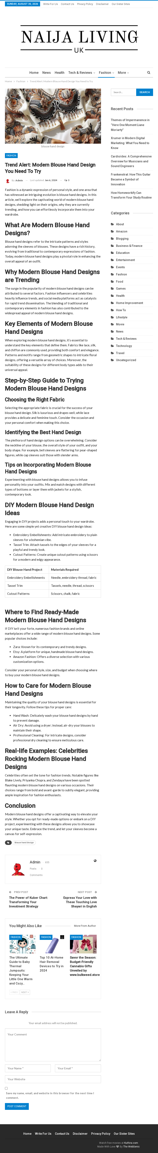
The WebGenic (131, 1146)
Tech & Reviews (80, 73)
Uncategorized (126, 360)
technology (124, 346)
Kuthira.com (131, 1142)
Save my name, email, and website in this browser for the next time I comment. (50, 1095)
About (120, 224)
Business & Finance (129, 245)
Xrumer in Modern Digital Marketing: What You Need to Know (130, 143)
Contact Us (67, 4)
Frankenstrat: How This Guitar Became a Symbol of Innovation (131, 179)
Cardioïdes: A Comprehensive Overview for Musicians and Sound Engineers (131, 161)
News (46, 73)
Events (120, 267)
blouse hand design (24, 842)
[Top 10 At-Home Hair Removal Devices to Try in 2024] (53, 944)
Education (123, 252)
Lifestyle (121, 317)
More (122, 73)
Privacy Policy (85, 4)
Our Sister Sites (121, 4)
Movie (120, 324)
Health (59, 73)
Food (119, 281)
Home (33, 73)
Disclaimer (102, 4)
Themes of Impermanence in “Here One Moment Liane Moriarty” (130, 125)
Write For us (50, 4)
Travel (120, 353)
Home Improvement (129, 303)
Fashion (105, 73)
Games (121, 288)
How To (121, 310)
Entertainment (125, 260)
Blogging (122, 238)
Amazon (121, 231)
